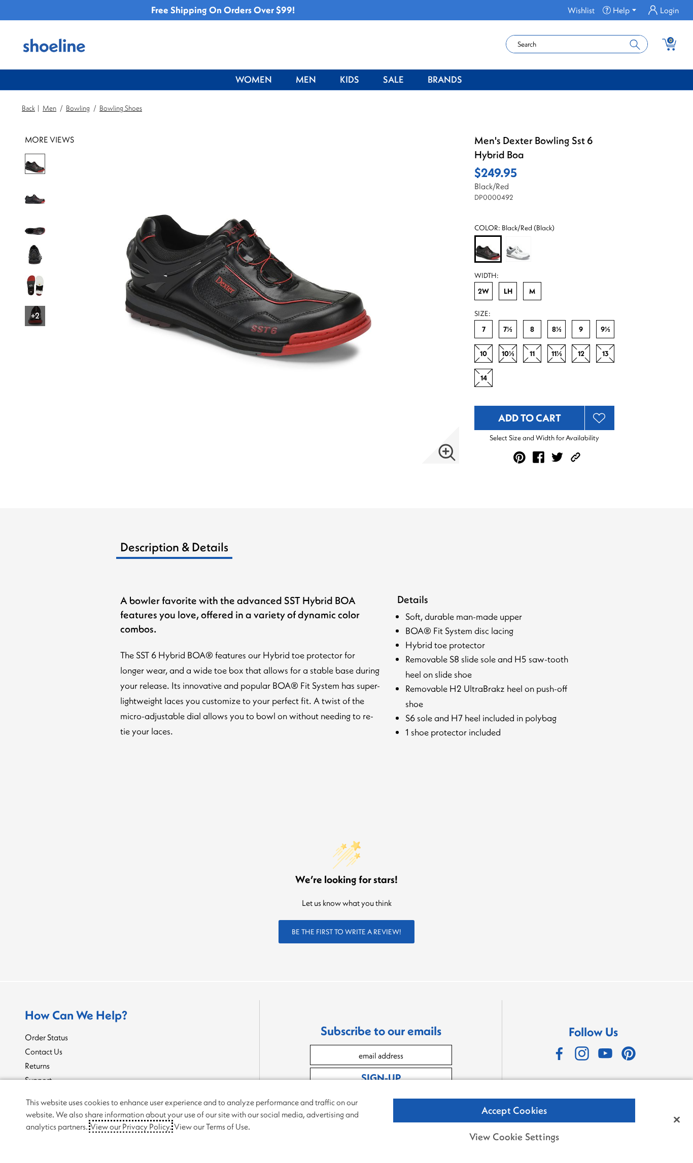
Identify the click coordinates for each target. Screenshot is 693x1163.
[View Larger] (447, 452)
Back (28, 108)
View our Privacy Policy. (130, 1126)
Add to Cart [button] (529, 417)
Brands (445, 79)
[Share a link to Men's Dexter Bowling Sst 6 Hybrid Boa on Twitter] (557, 457)
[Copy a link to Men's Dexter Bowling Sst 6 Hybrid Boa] (575, 457)
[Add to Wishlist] (599, 418)
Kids (349, 79)
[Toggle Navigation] (279, 80)
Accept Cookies (514, 1110)
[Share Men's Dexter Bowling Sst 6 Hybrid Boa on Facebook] (538, 457)
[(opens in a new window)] (558, 1053)
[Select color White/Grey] (518, 249)
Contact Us (43, 1051)
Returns (37, 1066)
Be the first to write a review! (346, 931)
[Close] (677, 1119)
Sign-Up (381, 1077)
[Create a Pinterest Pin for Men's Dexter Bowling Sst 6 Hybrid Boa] (519, 457)
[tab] (200, 551)
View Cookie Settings (514, 1137)
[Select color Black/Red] (488, 249)
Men (306, 79)
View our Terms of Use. (212, 1126)
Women (253, 79)
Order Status (46, 1037)
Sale (393, 79)
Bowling (78, 108)
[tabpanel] (348, 677)
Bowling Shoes (120, 108)
